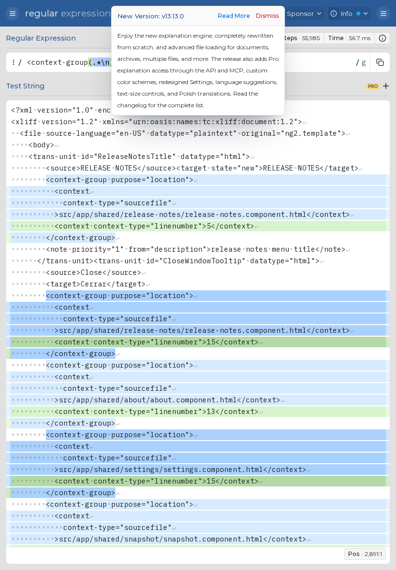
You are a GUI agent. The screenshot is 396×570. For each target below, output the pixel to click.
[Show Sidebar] (12, 13)
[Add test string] (386, 86)
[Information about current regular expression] (382, 38)
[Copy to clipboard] (380, 62)
